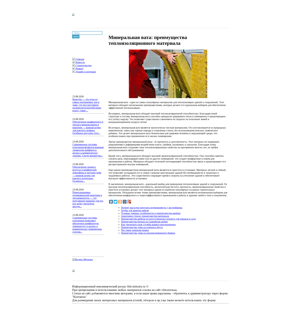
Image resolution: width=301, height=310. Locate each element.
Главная (79, 59)
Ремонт (79, 68)
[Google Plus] (129, 202)
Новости (80, 62)
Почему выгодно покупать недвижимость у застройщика (151, 207)
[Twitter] (115, 202)
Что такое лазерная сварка (135, 230)
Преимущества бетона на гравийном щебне (144, 221)
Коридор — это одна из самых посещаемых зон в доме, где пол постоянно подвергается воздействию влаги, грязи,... (86, 105)
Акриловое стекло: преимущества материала (145, 216)
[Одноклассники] (120, 202)
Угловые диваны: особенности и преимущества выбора (150, 213)
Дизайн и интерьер (85, 71)
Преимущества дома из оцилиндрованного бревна (148, 233)
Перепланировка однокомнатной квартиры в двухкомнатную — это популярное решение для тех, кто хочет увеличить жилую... (88, 199)
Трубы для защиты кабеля (135, 210)
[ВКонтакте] (111, 202)
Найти (76, 36)
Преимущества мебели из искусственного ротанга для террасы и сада (158, 219)
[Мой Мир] (125, 202)
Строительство (83, 65)
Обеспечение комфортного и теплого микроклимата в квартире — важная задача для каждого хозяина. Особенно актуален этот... (87, 127)
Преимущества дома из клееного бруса (142, 227)
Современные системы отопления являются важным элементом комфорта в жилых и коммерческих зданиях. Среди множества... (88, 150)
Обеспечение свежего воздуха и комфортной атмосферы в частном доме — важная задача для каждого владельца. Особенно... (86, 174)
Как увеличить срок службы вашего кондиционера (148, 224)
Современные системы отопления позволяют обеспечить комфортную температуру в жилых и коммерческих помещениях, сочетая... (87, 224)
